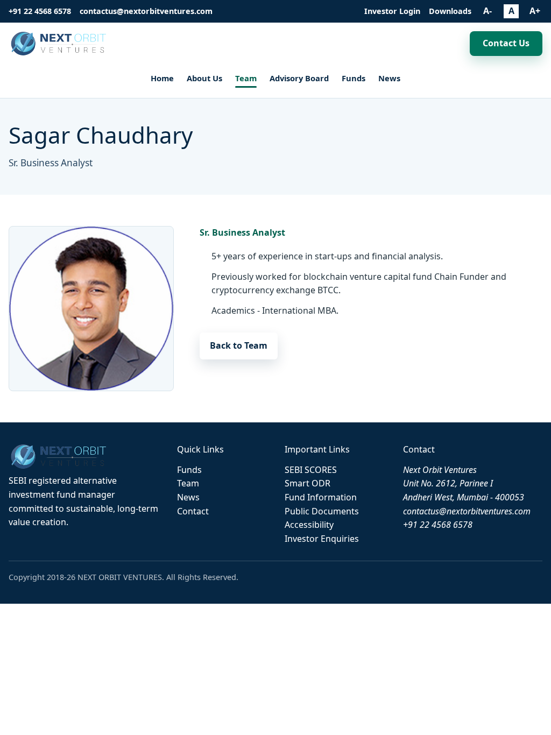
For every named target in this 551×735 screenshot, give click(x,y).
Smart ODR (307, 483)
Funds (353, 78)
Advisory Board (299, 78)
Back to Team (238, 345)
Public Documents (322, 511)
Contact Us (506, 43)
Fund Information (321, 497)
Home (162, 78)
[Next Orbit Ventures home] (60, 44)
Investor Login (392, 11)
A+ (534, 11)
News (389, 78)
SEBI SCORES (311, 470)
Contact (193, 511)
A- (487, 11)
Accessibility (309, 525)
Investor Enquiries (322, 539)
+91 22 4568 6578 (40, 11)
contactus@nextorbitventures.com (146, 11)
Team (246, 78)
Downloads (450, 11)
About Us (204, 78)
